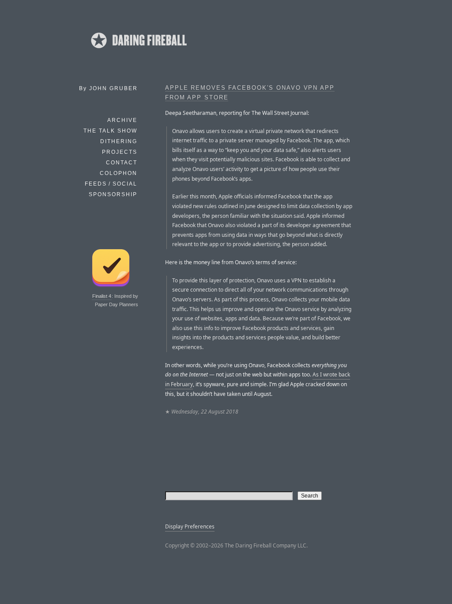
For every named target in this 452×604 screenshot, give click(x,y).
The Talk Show (110, 131)
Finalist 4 (101, 296)
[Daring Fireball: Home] (138, 51)
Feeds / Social (111, 184)
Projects (119, 152)
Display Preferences (190, 526)
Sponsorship (113, 194)
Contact (121, 163)
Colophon (118, 173)
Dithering (118, 141)
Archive (122, 120)
